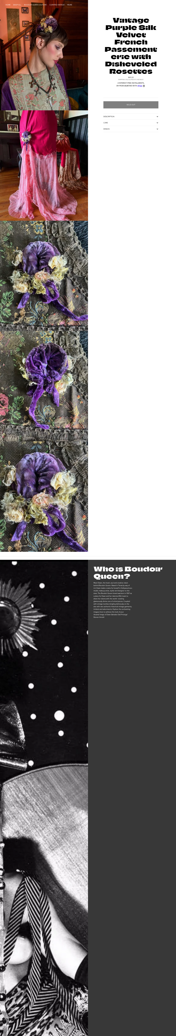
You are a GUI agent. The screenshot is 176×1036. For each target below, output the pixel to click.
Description (108, 116)
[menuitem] (69, 4)
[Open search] (156, 5)
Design (106, 129)
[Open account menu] (161, 5)
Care (105, 123)
